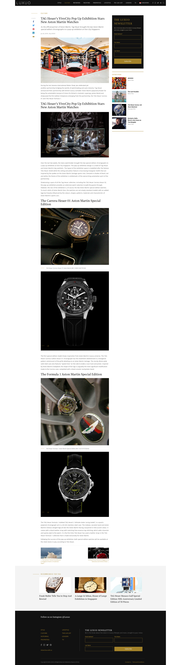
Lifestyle (107, 3)
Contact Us (128, 662)
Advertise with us (46, 650)
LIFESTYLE (65, 630)
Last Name (117, 51)
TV (135, 3)
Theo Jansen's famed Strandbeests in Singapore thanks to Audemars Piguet (51, 561)
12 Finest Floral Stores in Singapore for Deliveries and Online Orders (98, 560)
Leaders (129, 3)
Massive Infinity (75, 662)
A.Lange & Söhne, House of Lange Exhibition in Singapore (91, 597)
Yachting (86, 3)
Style (59, 3)
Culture (67, 3)
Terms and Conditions (138, 662)
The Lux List (118, 3)
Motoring (76, 3)
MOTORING (45, 636)
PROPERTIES (45, 640)
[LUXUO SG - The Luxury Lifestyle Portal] (23, 2)
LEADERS (65, 636)
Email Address (118, 34)
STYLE (43, 630)
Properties (97, 3)
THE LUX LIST (66, 633)
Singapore (145, 3)
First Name (117, 42)
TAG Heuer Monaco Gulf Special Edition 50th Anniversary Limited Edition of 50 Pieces (126, 598)
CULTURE (44, 633)
